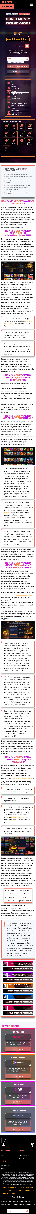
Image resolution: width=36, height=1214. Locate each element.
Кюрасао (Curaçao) (17, 94)
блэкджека (7, 513)
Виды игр (6, 122)
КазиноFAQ (5, 1140)
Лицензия (13, 91)
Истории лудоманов (9, 1193)
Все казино (15, 14)
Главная (8, 14)
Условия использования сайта (27, 1204)
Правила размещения (24, 1158)
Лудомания (9, 1190)
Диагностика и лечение (27, 1190)
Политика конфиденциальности (9, 1204)
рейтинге (21, 46)
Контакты (3, 1168)
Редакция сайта (5, 1165)
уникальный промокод (18, 817)
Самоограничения (27, 1187)
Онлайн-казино (16, 98)
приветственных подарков (24, 595)
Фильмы (3, 1158)
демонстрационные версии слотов (22, 778)
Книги (2, 1155)
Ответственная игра (9, 1187)
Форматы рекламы (24, 1155)
